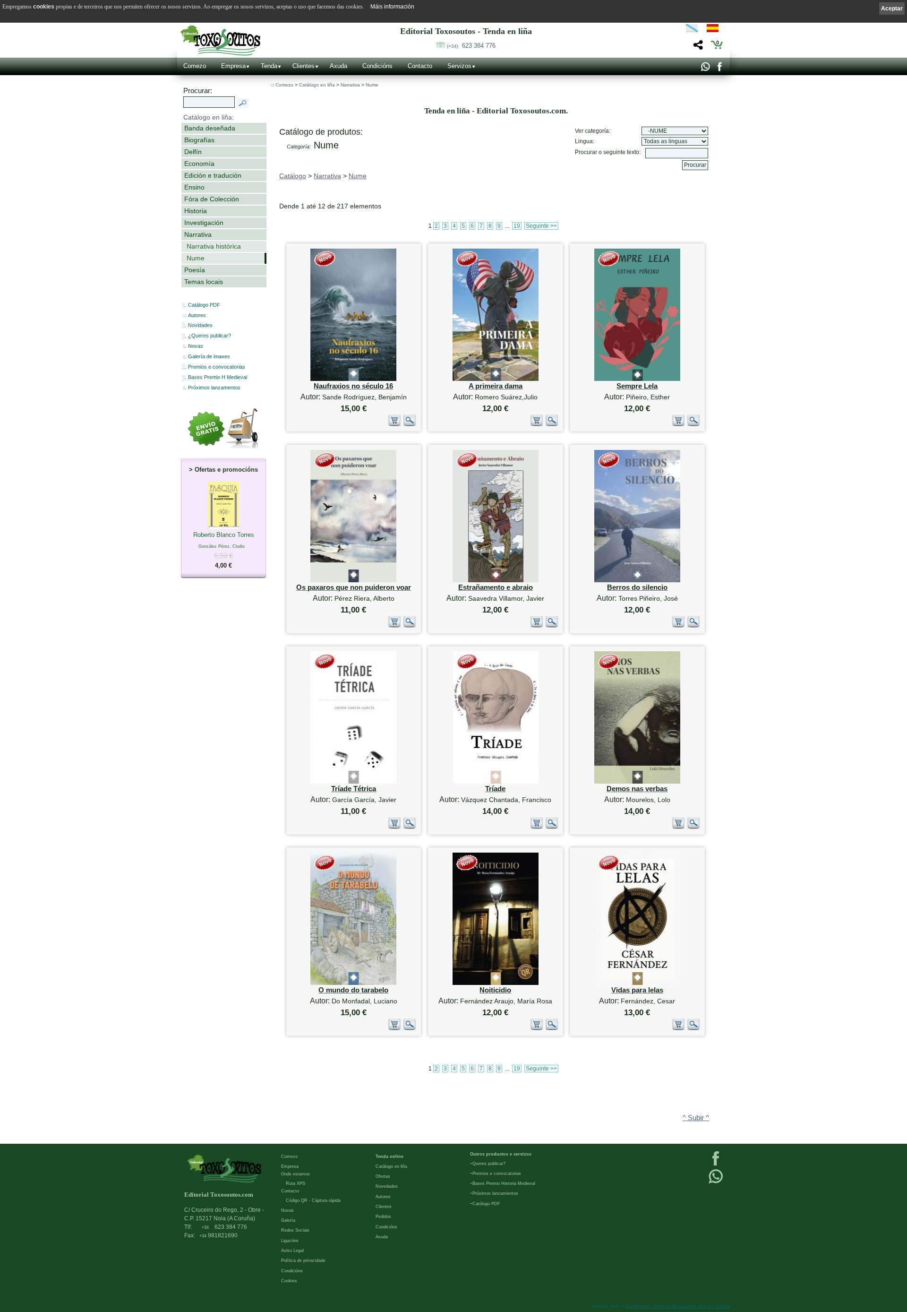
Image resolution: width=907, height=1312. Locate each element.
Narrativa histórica (214, 246)
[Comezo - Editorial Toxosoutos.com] (220, 40)
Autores (197, 315)
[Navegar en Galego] (692, 30)
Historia (195, 211)
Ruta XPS (295, 1183)
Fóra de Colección (211, 199)
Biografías (199, 140)
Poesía (194, 270)
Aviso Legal (292, 1250)
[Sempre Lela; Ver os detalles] (637, 378)
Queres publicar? (488, 1163)
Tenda (269, 65)
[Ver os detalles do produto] (409, 424)
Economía (199, 163)
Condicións (377, 65)
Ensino (194, 187)
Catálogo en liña (317, 84)
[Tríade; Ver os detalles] (496, 781)
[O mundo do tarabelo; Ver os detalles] (353, 982)
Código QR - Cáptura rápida (313, 1200)
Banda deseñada (209, 128)
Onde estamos (295, 1174)
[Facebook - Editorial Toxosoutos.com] (719, 69)
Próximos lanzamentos (214, 387)
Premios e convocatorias (216, 367)
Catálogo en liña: (208, 117)
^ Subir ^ (696, 1118)
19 (516, 226)
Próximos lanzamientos (495, 1193)
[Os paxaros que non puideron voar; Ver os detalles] (353, 580)
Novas (195, 346)
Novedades (387, 1186)
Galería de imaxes (209, 356)
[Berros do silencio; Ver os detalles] (637, 580)
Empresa (233, 65)
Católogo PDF (486, 1203)
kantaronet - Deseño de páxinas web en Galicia (678, 1306)
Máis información (392, 6)
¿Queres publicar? (209, 335)
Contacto (420, 65)
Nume (196, 258)
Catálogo (292, 176)
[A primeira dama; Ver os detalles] (496, 378)
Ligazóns (290, 1240)
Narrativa (198, 234)
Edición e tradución (212, 175)
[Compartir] (697, 47)
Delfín (193, 151)
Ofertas (383, 1176)
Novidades (200, 325)
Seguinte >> (541, 226)
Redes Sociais (295, 1230)
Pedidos (383, 1216)
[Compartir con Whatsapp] (705, 69)
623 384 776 (471, 45)
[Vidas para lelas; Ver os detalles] (637, 982)
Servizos (459, 65)
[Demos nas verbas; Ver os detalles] (637, 781)
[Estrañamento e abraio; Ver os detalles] (496, 580)
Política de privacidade (303, 1260)
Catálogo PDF (204, 305)
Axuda (338, 65)
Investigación (203, 222)
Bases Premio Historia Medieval (503, 1183)
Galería (288, 1220)
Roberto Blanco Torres (223, 550)
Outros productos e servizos (500, 1154)
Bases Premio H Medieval (217, 377)
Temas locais (203, 281)
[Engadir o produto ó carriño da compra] (394, 424)
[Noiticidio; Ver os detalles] (496, 982)
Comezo (194, 65)
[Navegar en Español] (715, 30)
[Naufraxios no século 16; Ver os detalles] (353, 378)
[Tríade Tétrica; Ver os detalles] (353, 781)
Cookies (289, 1280)
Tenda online (389, 1156)
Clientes (303, 65)
